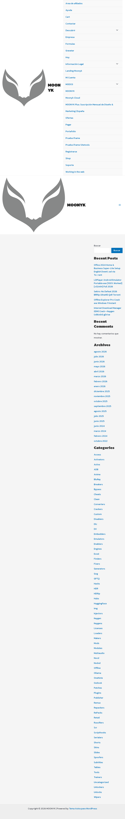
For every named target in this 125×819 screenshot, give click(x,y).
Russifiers (99, 722)
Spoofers (98, 757)
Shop (68, 158)
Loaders (98, 633)
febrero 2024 (100, 436)
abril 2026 (99, 371)
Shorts (97, 742)
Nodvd (97, 663)
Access (97, 454)
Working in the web (75, 171)
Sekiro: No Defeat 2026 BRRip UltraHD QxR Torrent (107, 293)
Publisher (98, 697)
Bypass (97, 489)
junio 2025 (99, 421)
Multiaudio (99, 653)
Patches (98, 687)
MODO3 (69, 84)
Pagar (68, 124)
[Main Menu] (120, 205)
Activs (97, 464)
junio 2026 (99, 361)
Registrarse (71, 151)
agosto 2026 (100, 351)
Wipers (97, 797)
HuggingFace (100, 603)
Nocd (96, 658)
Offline (97, 668)
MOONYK (54, 87)
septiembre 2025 (102, 406)
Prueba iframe (73, 138)
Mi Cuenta (70, 77)
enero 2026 (99, 386)
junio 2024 (99, 426)
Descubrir (70, 30)
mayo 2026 (99, 366)
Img (96, 608)
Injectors (98, 613)
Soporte (70, 165)
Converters (99, 504)
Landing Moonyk (74, 70)
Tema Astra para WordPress (83, 808)
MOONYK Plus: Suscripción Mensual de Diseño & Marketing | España (89, 108)
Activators (99, 459)
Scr (95, 727)
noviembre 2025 (102, 396)
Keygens (98, 623)
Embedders (99, 534)
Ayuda (69, 10)
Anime (97, 474)
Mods (96, 643)
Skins (96, 747)
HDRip (97, 593)
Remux (97, 702)
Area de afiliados (74, 3)
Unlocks (98, 792)
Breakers (98, 484)
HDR (96, 588)
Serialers (98, 737)
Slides (97, 752)
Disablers (98, 519)
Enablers (98, 544)
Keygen (97, 618)
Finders (97, 558)
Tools (96, 772)
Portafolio (71, 131)
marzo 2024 (100, 431)
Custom (98, 514)
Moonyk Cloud (73, 97)
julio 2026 (99, 356)
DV (95, 529)
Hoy (68, 57)
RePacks (98, 712)
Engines (98, 548)
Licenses (98, 628)
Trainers (98, 777)
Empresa (70, 37)
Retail (97, 717)
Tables (97, 767)
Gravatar (70, 50)
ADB (96, 469)
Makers (97, 638)
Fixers (97, 563)
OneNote (98, 678)
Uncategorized (101, 782)
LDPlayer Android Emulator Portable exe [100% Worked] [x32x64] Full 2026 (108, 283)
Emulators (99, 539)
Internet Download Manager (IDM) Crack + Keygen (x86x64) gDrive (107, 311)
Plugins (97, 692)
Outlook (98, 683)
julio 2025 (99, 416)
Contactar (71, 23)
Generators (99, 568)
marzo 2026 (100, 376)
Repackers (99, 707)
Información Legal (75, 64)
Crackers (98, 509)
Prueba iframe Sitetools (78, 144)
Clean (96, 499)
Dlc (95, 524)
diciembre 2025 (102, 391)
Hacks (97, 583)
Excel (96, 553)
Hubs (96, 598)
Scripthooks (100, 732)
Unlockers (99, 787)
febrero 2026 (100, 381)
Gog (96, 573)
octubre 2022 (100, 441)
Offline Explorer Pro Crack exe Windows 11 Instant (107, 301)
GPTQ (97, 578)
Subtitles (98, 762)
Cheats (97, 494)
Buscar (97, 245)
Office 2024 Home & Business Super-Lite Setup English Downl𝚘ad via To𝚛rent (107, 270)
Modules (98, 648)
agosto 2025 (100, 411)
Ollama (97, 673)
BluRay (97, 479)
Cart (68, 17)
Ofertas (69, 118)
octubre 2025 (100, 401)
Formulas (70, 43)
